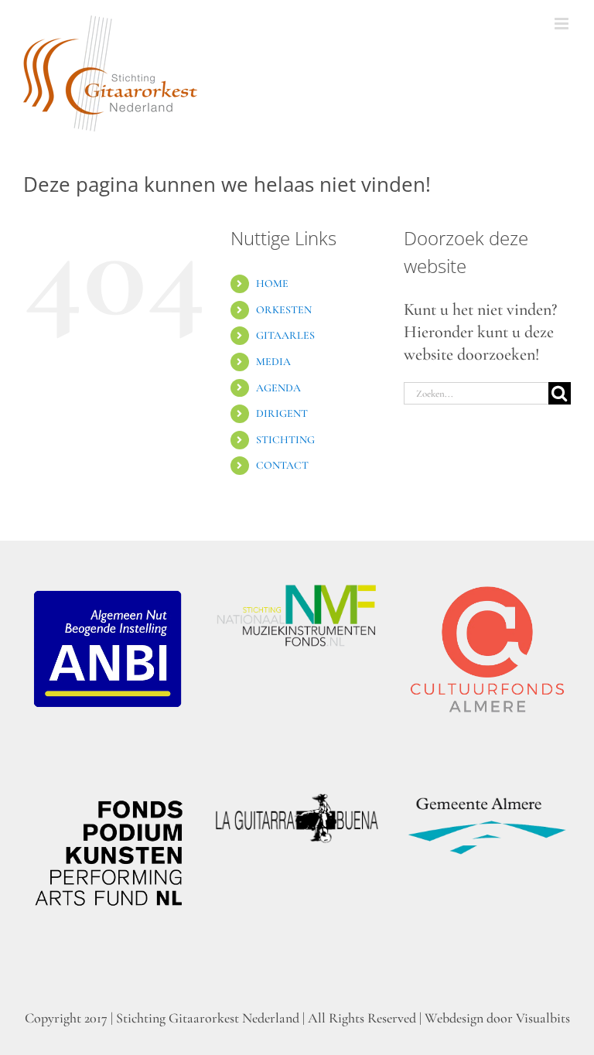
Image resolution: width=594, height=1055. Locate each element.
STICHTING (285, 439)
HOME (272, 283)
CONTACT (282, 465)
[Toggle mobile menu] (563, 23)
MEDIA (273, 361)
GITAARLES (285, 335)
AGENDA (278, 387)
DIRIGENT (282, 413)
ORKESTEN (284, 309)
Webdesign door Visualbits (497, 1017)
